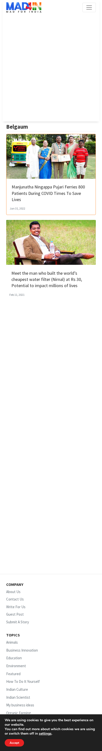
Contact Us (15, 599)
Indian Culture (17, 689)
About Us (13, 591)
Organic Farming (18, 713)
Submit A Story (17, 622)
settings (45, 733)
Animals (12, 642)
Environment (16, 665)
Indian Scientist (18, 697)
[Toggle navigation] (89, 7)
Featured (13, 673)
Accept (14, 743)
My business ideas (20, 705)
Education (14, 658)
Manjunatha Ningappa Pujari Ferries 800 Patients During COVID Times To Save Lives (48, 193)
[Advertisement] (51, 67)
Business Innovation (22, 650)
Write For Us (16, 606)
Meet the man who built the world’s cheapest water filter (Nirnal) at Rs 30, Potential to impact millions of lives (46, 279)
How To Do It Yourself (23, 681)
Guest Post (15, 614)
